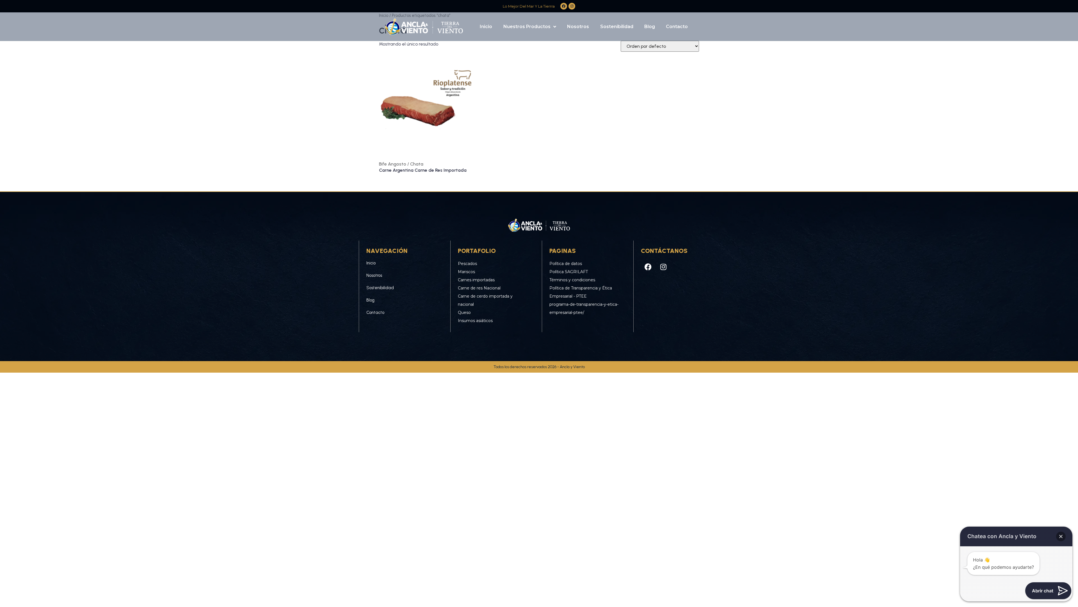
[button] (1061, 536)
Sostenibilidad (616, 26)
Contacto (677, 26)
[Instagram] (663, 267)
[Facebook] (648, 267)
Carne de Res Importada (441, 170)
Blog (649, 26)
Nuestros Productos (527, 26)
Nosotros (578, 26)
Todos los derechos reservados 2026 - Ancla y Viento (539, 366)
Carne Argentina (397, 170)
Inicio (486, 26)
